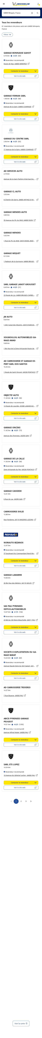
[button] (32, 13)
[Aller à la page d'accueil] (21, 4)
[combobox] (21, 13)
